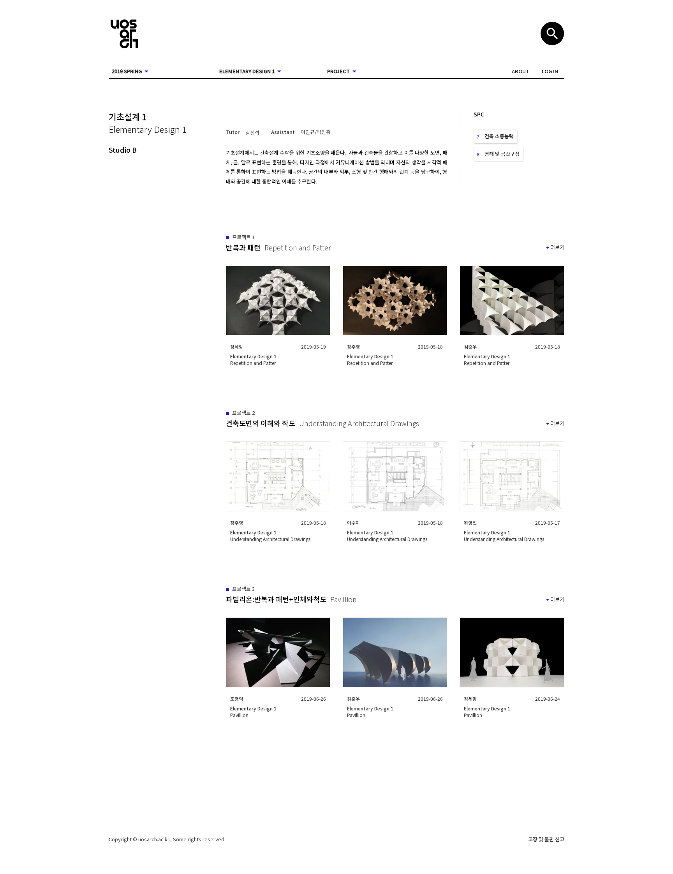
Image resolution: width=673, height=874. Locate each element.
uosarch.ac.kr (153, 839)
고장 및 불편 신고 (546, 839)
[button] (521, 71)
